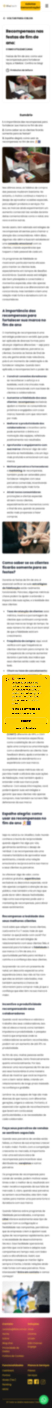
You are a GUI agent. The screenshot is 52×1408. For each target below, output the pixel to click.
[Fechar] (46, 678)
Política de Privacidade (26, 709)
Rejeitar (26, 720)
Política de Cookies (23, 713)
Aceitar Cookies (26, 728)
